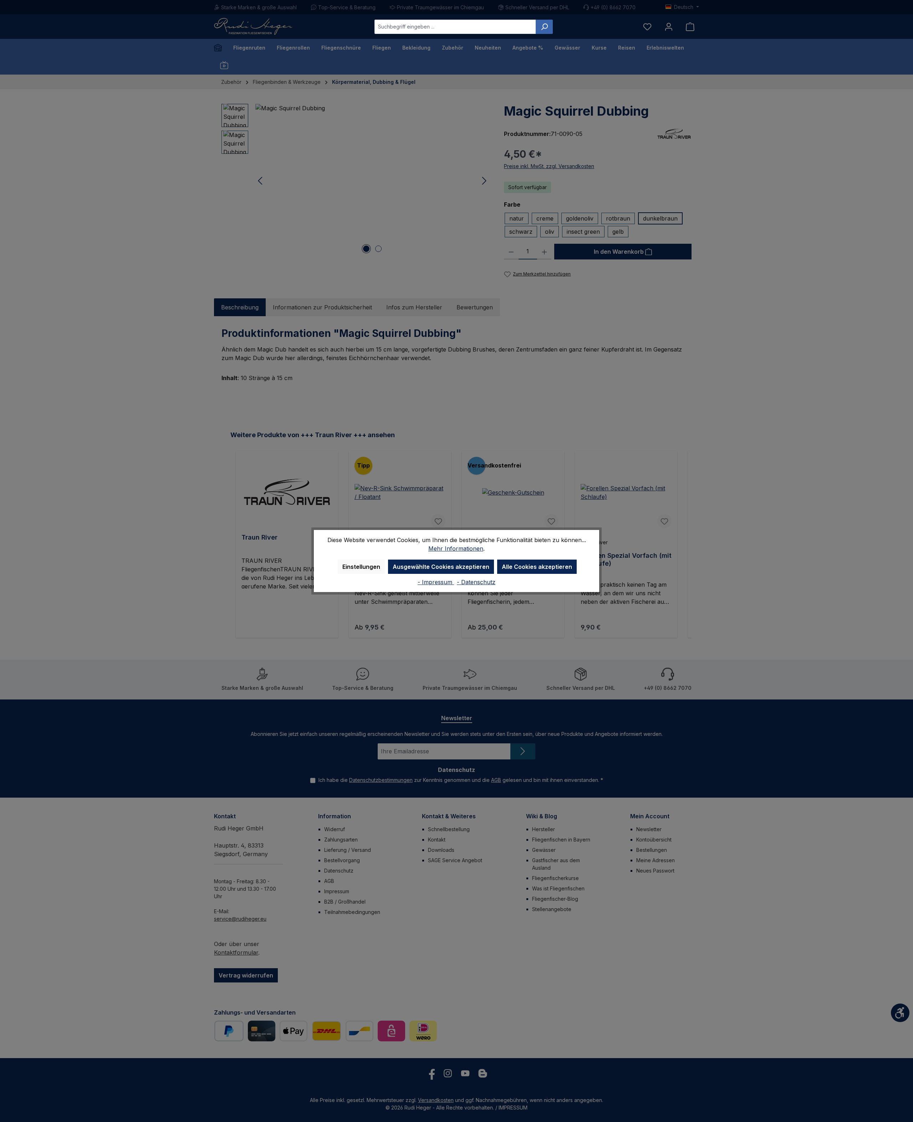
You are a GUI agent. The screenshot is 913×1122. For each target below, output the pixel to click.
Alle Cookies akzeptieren (537, 566)
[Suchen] (544, 27)
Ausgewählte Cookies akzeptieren (441, 566)
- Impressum (436, 582)
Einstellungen (361, 566)
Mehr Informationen (455, 548)
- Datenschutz (476, 582)
